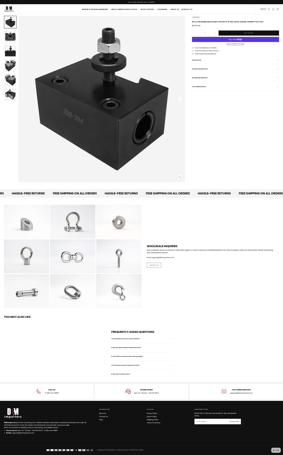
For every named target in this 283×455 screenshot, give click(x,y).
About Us (102, 413)
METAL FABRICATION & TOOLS (124, 9)
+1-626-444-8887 (52, 393)
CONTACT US (186, 9)
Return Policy (152, 416)
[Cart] (277, 9)
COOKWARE (162, 9)
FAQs (101, 420)
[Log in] (273, 9)
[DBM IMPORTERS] (13, 413)
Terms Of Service (153, 423)
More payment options (236, 44)
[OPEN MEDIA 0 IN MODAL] (180, 177)
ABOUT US (175, 9)
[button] (263, 9)
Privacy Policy (152, 413)
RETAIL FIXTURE (147, 9)
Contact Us (103, 416)
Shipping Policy (152, 420)
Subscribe (234, 421)
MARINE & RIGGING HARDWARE (95, 9)
